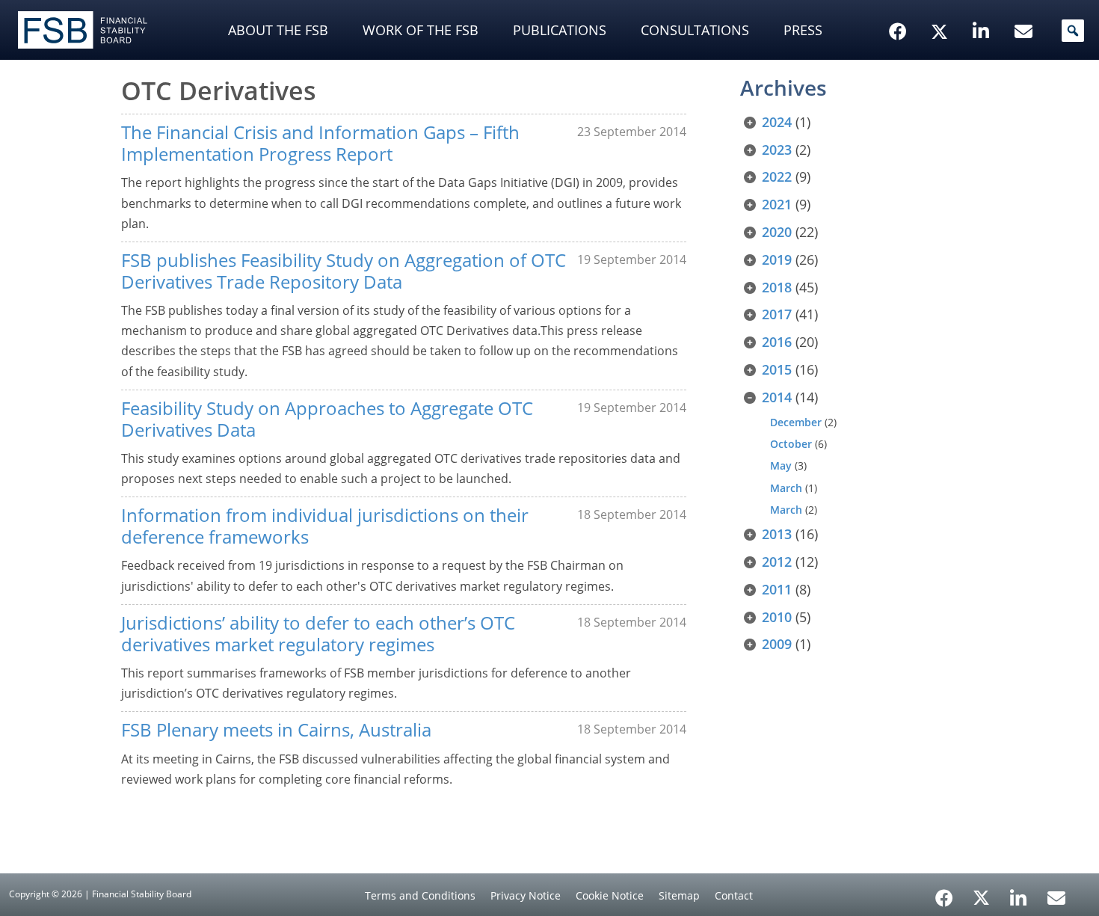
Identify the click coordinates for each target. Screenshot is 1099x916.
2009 (777, 644)
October (791, 444)
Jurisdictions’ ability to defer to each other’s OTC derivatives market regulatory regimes (318, 633)
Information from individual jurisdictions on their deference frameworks (325, 525)
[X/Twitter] (941, 8)
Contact (734, 895)
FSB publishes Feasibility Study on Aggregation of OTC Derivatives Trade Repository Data (343, 271)
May (781, 465)
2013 (777, 534)
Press (803, 30)
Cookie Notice (610, 895)
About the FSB (278, 30)
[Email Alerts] (1056, 896)
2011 (777, 589)
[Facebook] (944, 892)
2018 (777, 287)
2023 (777, 150)
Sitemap (679, 895)
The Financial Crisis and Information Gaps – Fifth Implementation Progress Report (320, 143)
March (786, 488)
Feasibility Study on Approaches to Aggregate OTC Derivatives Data (327, 419)
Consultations (695, 30)
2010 (777, 617)
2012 (777, 562)
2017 (777, 314)
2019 (777, 259)
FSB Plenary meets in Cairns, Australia (276, 729)
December (796, 422)
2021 (777, 204)
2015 (777, 369)
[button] (1073, 30)
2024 (777, 122)
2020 (777, 232)
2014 (777, 397)
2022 (777, 176)
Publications (559, 30)
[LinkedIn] (1019, 892)
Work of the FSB (420, 30)
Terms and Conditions (420, 895)
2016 (777, 342)
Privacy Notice (525, 895)
